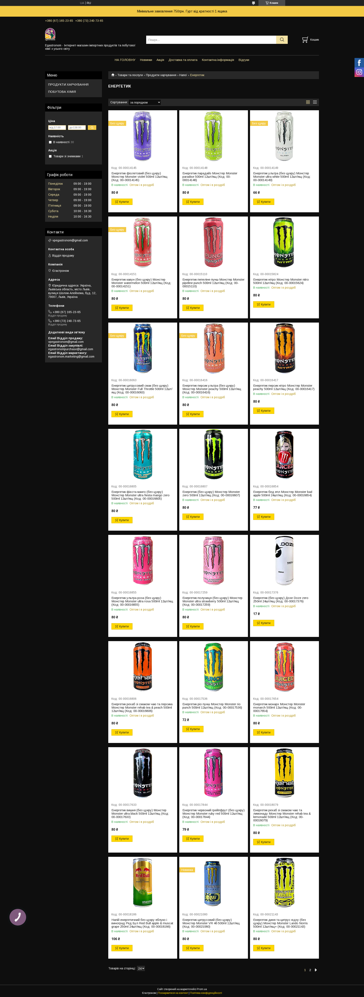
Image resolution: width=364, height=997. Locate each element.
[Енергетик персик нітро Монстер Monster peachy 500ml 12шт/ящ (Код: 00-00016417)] (284, 348)
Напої (183, 75)
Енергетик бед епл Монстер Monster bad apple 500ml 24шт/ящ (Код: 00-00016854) (282, 493)
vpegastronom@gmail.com (70, 240)
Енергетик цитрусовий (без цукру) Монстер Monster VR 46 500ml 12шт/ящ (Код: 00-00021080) (211, 923)
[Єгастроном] (93, 34)
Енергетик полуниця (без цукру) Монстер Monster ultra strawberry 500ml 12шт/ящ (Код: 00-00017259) (212, 601)
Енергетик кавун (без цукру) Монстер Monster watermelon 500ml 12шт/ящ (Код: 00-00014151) (141, 283)
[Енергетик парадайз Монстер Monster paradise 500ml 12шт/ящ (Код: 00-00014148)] (213, 136)
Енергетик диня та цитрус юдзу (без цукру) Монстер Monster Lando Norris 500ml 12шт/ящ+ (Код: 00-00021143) (280, 923)
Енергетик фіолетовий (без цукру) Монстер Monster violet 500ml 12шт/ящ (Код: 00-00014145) (139, 177)
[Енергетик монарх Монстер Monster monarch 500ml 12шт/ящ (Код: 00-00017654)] (284, 667)
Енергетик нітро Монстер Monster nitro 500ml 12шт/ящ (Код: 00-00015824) (281, 281)
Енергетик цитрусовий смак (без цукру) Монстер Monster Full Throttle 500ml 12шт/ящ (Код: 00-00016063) (141, 389)
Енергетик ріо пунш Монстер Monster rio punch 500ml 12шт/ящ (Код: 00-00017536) (212, 705)
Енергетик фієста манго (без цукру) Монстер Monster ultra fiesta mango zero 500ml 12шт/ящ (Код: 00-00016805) (140, 495)
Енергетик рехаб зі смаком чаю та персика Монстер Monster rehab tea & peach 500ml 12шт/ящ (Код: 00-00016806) (142, 707)
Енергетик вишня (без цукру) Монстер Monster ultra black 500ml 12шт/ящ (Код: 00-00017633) (140, 814)
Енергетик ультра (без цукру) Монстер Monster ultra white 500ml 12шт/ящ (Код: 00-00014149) (282, 177)
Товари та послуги (130, 75)
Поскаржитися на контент (173, 993)
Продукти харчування (161, 75)
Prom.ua (202, 989)
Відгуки (243, 60)
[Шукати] (282, 40)
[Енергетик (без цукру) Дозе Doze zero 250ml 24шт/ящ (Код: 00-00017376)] (284, 561)
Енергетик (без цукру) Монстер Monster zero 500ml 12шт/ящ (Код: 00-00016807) (211, 493)
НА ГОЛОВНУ (125, 60)
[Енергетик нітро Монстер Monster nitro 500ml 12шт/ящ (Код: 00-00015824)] (284, 242)
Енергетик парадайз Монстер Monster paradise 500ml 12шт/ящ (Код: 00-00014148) (209, 177)
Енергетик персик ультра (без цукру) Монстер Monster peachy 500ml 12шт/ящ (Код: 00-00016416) (211, 389)
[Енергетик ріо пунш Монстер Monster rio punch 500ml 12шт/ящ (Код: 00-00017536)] (213, 667)
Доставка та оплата (183, 60)
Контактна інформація (218, 60)
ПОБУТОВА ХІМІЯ (62, 91)
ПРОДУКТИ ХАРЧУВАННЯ (68, 84)
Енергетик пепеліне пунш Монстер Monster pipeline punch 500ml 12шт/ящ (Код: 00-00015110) (213, 283)
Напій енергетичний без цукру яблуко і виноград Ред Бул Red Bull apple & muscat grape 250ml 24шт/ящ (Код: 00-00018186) (142, 923)
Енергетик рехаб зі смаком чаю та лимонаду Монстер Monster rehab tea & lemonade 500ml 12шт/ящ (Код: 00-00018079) (282, 815)
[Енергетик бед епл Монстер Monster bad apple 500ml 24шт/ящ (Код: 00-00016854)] (284, 454)
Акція (160, 60)
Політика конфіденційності (206, 993)
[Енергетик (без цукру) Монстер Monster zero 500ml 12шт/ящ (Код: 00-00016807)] (213, 454)
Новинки (146, 60)
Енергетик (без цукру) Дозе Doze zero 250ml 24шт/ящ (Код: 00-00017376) (280, 599)
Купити (124, 201)
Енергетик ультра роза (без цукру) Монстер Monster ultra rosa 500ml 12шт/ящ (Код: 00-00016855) (142, 601)
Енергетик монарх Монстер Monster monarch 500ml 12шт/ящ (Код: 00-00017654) (279, 707)
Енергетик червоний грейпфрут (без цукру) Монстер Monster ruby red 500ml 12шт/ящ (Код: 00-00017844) (213, 814)
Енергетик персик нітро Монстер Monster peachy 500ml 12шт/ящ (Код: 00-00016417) (283, 387)
